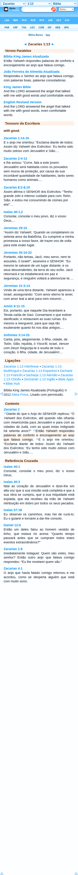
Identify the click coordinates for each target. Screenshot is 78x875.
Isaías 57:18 (13, 510)
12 (5, 413)
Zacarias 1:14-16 (16, 138)
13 (34, 430)
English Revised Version (23, 102)
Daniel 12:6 (12, 525)
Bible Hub (13, 383)
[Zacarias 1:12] (4, 402)
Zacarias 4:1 (13, 568)
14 (37, 439)
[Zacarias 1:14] (73, 402)
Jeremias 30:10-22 (18, 252)
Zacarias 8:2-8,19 (17, 187)
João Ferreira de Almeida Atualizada (31, 71)
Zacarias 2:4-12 (15, 158)
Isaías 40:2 (12, 482)
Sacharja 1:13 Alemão (42, 375)
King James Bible (17, 87)
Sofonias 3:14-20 (17, 335)
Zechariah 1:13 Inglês (39, 379)
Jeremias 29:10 (15, 228)
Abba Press (20, 394)
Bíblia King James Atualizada (26, 56)
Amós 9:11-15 (14, 306)
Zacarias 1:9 (13, 549)
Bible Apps (66, 379)
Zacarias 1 (12, 409)
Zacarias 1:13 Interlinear (21, 366)
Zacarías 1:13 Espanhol (39, 371)
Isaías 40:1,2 (13, 212)
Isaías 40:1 (12, 466)
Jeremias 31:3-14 (17, 286)
